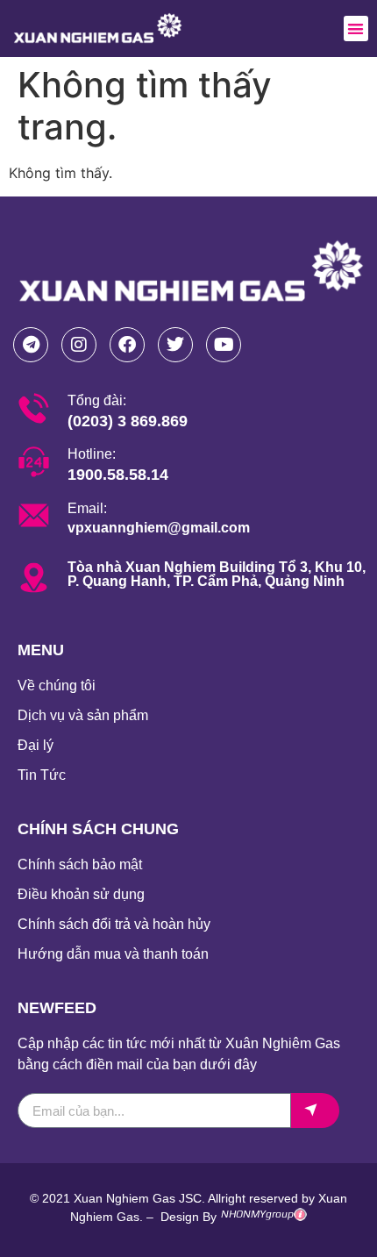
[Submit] (315, 1110)
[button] (356, 28)
